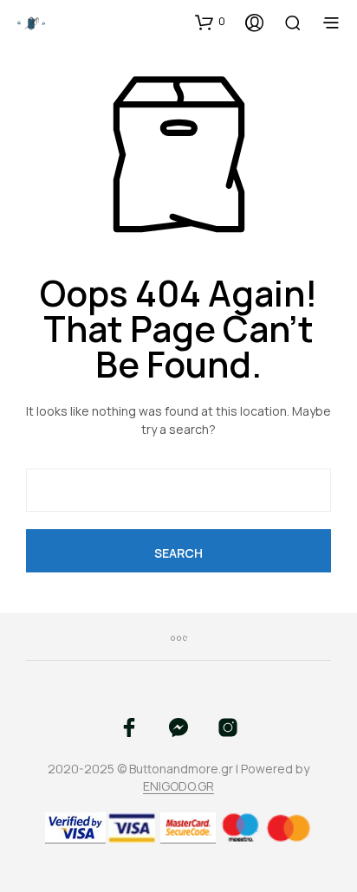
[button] (210, 21)
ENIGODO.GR (178, 786)
